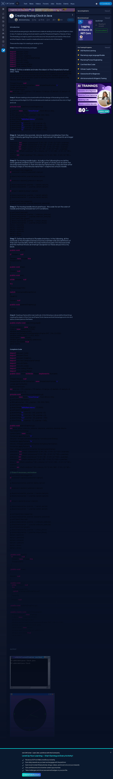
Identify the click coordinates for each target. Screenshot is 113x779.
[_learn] (4, 25)
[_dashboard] (4, 17)
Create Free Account (31, 775)
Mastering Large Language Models (92, 55)
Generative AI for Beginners (90, 74)
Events (66, 4)
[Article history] (33, 20)
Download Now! (101, 30)
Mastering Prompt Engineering (91, 60)
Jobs (52, 4)
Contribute (106, 4)
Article (70, 20)
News (31, 4)
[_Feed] (4, 13)
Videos (38, 4)
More (72, 4)
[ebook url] (85, 40)
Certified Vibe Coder (87, 64)
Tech (25, 4)
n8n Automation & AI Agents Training (93, 78)
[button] (53, 20)
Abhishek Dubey (24, 20)
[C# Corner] (3, 3)
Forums (46, 4)
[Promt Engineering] (93, 98)
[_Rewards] (4, 41)
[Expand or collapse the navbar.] (3, 9)
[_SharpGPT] (4, 45)
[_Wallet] (4, 21)
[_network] (4, 33)
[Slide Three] (41, 10)
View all (107, 11)
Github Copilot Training (88, 69)
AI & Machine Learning (88, 51)
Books (58, 4)
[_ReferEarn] (4, 37)
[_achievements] (4, 29)
